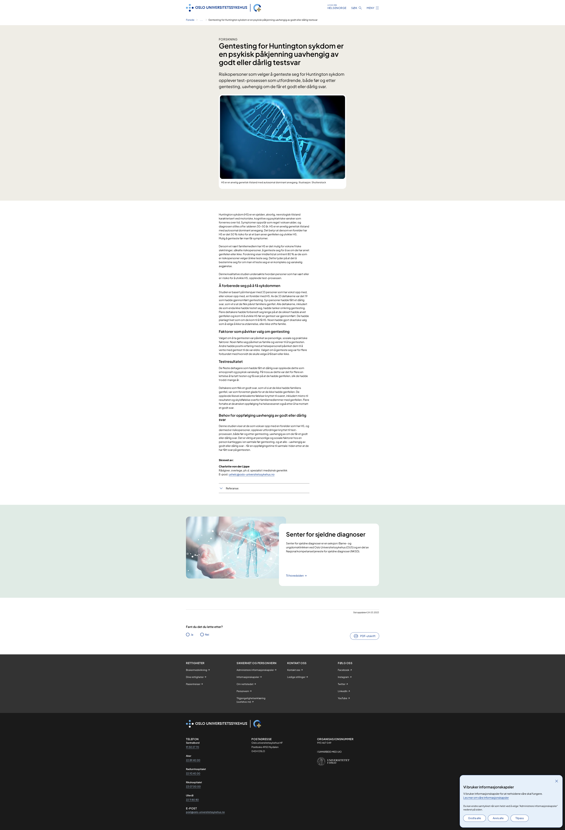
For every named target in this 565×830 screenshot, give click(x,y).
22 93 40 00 (193, 773)
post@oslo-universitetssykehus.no (205, 812)
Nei (207, 634)
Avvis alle (498, 818)
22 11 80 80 (192, 799)
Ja (192, 634)
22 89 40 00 (193, 760)
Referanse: (232, 488)
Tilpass (519, 818)
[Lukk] (556, 781)
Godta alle (474, 818)
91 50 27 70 (192, 747)
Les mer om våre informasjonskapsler (486, 797)
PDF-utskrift (367, 636)
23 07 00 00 (193, 786)
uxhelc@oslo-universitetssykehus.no (252, 474)
